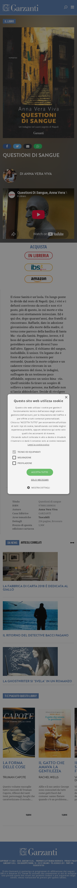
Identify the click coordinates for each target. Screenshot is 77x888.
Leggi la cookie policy (39, 444)
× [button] (66, 397)
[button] (38, 444)
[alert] (38, 444)
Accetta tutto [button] (39, 472)
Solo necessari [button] (40, 479)
